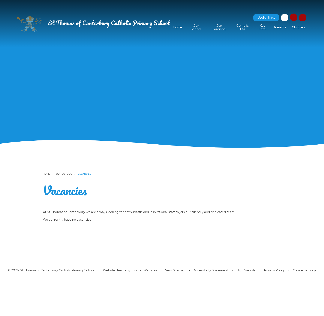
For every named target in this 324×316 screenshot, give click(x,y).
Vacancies (84, 173)
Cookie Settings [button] (304, 270)
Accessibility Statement (211, 270)
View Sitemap (175, 270)
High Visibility (246, 270)
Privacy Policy (274, 270)
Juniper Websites (144, 270)
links (266, 17)
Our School (64, 173)
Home (46, 173)
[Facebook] (284, 17)
